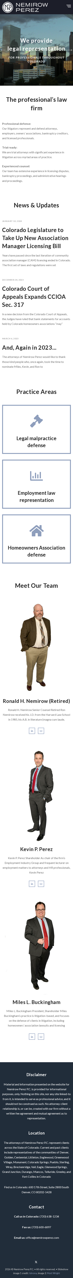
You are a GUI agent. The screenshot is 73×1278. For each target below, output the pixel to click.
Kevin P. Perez (36, 849)
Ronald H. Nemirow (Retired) (36, 701)
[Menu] (68, 5)
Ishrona (33, 1273)
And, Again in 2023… (29, 347)
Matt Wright (53, 1273)
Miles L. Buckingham (37, 1002)
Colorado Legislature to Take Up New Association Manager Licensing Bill (35, 237)
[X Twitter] (36, 1260)
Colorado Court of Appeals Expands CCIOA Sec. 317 (34, 296)
